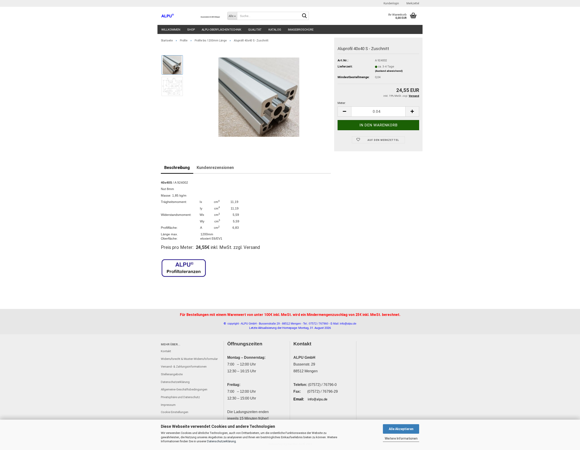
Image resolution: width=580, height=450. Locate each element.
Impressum (168, 405)
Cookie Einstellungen (174, 412)
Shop (191, 29)
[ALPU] (190, 16)
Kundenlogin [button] (391, 3)
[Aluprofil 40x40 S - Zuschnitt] (258, 97)
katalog (274, 29)
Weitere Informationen (401, 438)
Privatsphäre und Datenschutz (180, 397)
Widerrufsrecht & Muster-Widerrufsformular (189, 359)
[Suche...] (304, 16)
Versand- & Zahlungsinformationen (184, 366)
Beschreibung (177, 167)
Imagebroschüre (301, 29)
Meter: (342, 103)
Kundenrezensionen (215, 167)
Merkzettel (412, 3)
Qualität (255, 29)
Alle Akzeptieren (401, 429)
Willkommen (170, 29)
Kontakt (166, 351)
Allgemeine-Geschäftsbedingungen (184, 389)
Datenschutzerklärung (221, 441)
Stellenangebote (172, 374)
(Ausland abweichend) (389, 71)
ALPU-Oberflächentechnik (221, 29)
